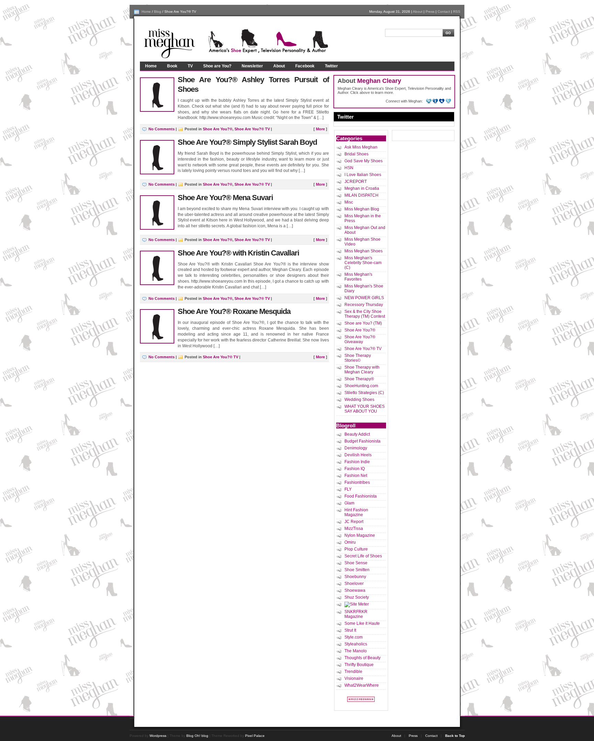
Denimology (355, 448)
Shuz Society (356, 597)
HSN (348, 167)
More (320, 129)
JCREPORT (355, 181)
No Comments (161, 129)
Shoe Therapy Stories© (357, 358)
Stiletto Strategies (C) (364, 392)
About (417, 11)
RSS (456, 11)
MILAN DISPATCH (361, 195)
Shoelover (354, 583)
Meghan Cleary (379, 80)
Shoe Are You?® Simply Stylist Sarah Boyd (247, 142)
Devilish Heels (358, 455)
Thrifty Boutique (359, 664)
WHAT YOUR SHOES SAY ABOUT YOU (364, 409)
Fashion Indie (357, 461)
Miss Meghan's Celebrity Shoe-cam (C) (363, 262)
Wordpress (158, 736)
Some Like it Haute (362, 623)
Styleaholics (355, 644)
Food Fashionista (360, 496)
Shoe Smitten (357, 569)
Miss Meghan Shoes (363, 251)
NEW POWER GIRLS (364, 297)
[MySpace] (442, 101)
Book (172, 66)
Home (146, 11)
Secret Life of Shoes (363, 556)
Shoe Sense (355, 562)
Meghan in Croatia (361, 188)
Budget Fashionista (362, 441)
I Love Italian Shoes (362, 174)
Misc (348, 202)
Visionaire (353, 678)
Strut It (350, 630)
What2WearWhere (361, 685)
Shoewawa (354, 590)
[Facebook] (435, 101)
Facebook (305, 66)
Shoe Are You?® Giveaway (359, 339)
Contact (444, 11)
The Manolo (355, 651)
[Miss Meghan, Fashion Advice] (361, 700)
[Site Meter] (356, 604)
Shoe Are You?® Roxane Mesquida (234, 311)
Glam (349, 503)
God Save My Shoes (363, 161)
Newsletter (252, 66)
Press (430, 11)
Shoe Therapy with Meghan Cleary (362, 369)
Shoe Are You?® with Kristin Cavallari (238, 253)
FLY (348, 489)
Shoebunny (355, 576)
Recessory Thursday (363, 304)
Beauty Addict (357, 434)
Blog (157, 11)
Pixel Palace (255, 736)
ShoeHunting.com (361, 385)
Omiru (350, 542)
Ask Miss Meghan (360, 147)
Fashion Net (355, 475)
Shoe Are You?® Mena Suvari (225, 197)
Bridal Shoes (356, 154)
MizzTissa (353, 528)
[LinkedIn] (429, 101)
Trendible (353, 671)
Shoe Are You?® (217, 129)
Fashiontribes (357, 482)
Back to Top (455, 736)
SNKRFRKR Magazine (355, 614)
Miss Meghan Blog (361, 209)
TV (190, 66)
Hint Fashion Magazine (356, 512)
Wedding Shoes (359, 399)
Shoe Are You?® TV (252, 129)
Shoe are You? (217, 66)
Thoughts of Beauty (362, 657)
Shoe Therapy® (359, 379)
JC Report (353, 521)
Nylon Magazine (359, 535)
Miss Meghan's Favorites (358, 277)
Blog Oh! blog (197, 736)
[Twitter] (448, 101)
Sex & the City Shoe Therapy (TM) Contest (364, 314)
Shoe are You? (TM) (363, 323)
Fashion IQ (354, 468)
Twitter (331, 66)
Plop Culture (356, 549)
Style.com (353, 637)
